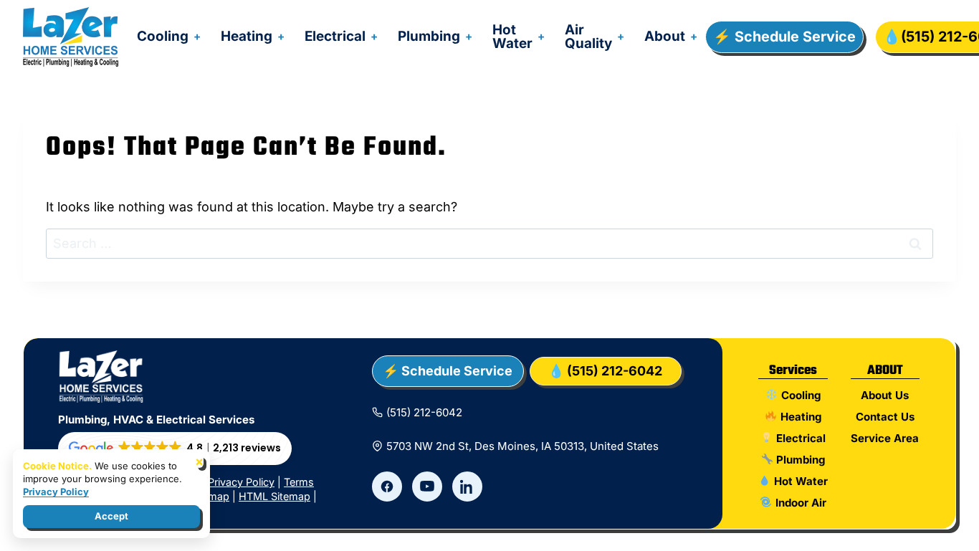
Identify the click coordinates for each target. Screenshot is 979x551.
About (664, 36)
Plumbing (429, 36)
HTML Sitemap (274, 496)
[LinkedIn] (467, 486)
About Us (885, 395)
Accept (111, 516)
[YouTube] (427, 486)
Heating (246, 36)
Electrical (335, 36)
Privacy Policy (241, 482)
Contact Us (885, 416)
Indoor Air (799, 502)
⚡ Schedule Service (784, 36)
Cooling (162, 36)
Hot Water (512, 36)
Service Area (885, 438)
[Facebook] (387, 486)
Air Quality (588, 36)
